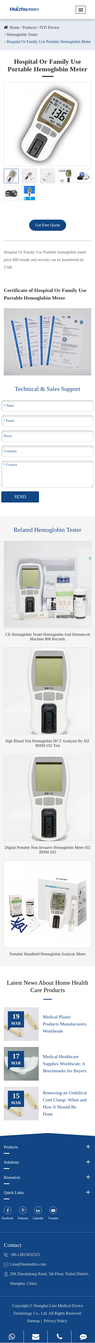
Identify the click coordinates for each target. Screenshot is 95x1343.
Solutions (11, 1162)
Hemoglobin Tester (22, 34)
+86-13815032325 (25, 1254)
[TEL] (59, 1336)
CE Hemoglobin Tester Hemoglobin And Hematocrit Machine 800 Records (47, 636)
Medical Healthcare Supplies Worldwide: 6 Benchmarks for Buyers (64, 1063)
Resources (12, 1177)
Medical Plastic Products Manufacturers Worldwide (65, 1024)
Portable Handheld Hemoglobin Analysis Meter (48, 954)
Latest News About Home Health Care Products (47, 986)
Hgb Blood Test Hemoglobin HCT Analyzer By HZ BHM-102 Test (47, 743)
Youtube (53, 1218)
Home (15, 27)
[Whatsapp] (12, 1336)
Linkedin (38, 1218)
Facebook (7, 1218)
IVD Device (49, 27)
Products (29, 27)
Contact (12, 1245)
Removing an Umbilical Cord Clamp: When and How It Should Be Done (65, 1103)
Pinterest (23, 1218)
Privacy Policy (55, 1321)
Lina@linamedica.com (28, 1264)
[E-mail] (35, 1336)
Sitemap (33, 1321)
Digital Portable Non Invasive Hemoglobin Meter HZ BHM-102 (47, 849)
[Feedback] (83, 1336)
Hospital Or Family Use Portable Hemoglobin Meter (49, 41)
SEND (20, 496)
